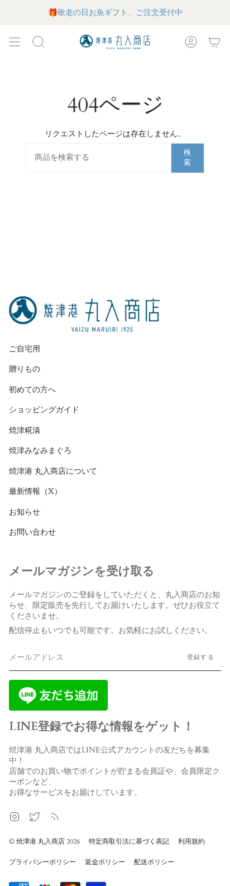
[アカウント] (191, 42)
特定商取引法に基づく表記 (129, 841)
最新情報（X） (35, 491)
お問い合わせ (32, 532)
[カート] (214, 42)
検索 (187, 157)
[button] (38, 42)
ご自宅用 (24, 349)
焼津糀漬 (24, 430)
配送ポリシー (154, 862)
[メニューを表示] (14, 42)
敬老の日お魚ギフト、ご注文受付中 (120, 12)
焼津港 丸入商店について (53, 471)
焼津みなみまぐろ (40, 450)
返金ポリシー (105, 862)
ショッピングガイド (44, 409)
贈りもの (24, 369)
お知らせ (24, 512)
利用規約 (191, 841)
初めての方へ (32, 389)
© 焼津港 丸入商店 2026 (44, 841)
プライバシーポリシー (42, 862)
